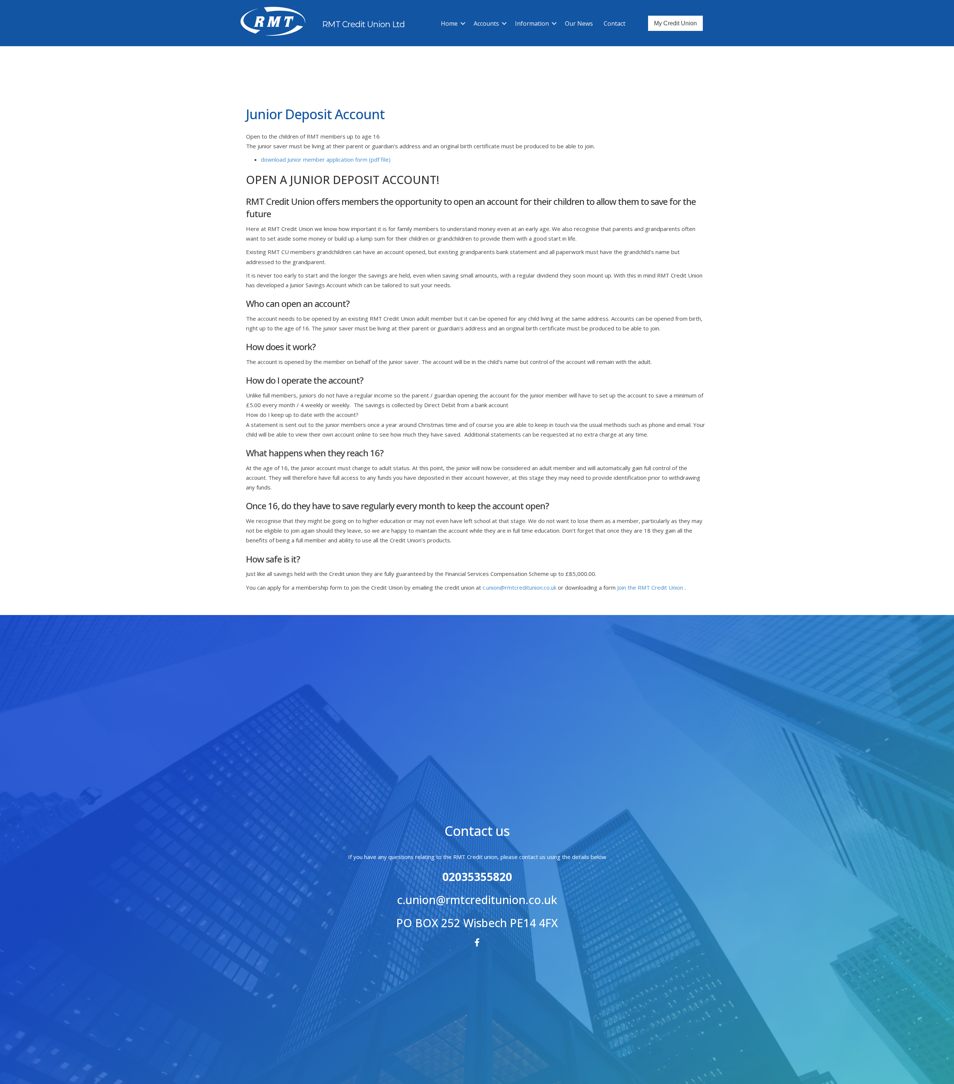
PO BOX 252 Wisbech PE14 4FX (477, 923)
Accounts (486, 23)
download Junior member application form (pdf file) (326, 159)
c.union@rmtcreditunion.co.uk (520, 587)
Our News (579, 23)
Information (532, 23)
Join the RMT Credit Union (650, 587)
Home (449, 23)
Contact (614, 23)
